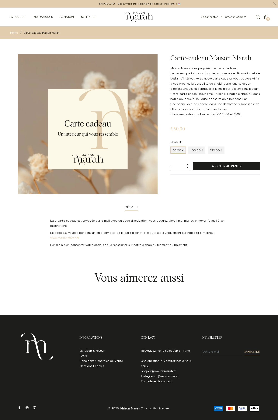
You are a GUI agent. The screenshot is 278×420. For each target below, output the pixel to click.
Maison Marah (130, 408)
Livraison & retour (92, 350)
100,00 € (197, 150)
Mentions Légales (91, 366)
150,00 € (216, 150)
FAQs (83, 355)
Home (14, 32)
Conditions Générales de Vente (101, 360)
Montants (176, 142)
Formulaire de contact (157, 381)
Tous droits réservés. (155, 408)
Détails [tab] (131, 207)
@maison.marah (168, 376)
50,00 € (178, 150)
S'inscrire (252, 351)
